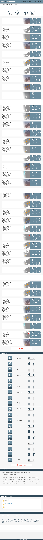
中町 (36, 515)
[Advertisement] (21, 8)
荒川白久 (36, 521)
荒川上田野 (26, 521)
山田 (24, 519)
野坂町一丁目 (14, 515)
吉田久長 (35, 520)
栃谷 (28, 519)
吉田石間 (6, 521)
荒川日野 (29, 521)
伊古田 (38, 519)
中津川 (16, 521)
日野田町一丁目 (4, 515)
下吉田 (32, 520)
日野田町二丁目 (9, 515)
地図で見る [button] (22, 348)
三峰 (19, 521)
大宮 (21, 520)
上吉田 (3, 521)
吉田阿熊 (38, 520)
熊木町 (22, 515)
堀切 (5, 520)
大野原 (15, 519)
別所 (2, 519)
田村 (12, 519)
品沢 (2, 520)
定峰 (31, 519)
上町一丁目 (25, 515)
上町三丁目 (33, 515)
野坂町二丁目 (18, 515)
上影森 (12, 520)
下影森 (15, 520)
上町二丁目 (29, 515)
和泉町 (25, 520)
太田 (34, 519)
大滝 (12, 521)
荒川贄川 (3, 522)
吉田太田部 (9, 521)
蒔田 (8, 519)
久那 (21, 519)
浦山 (18, 520)
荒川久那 (22, 521)
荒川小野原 (33, 521)
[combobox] (11, 1)
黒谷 (18, 519)
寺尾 (5, 519)
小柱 (8, 520)
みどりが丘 (29, 520)
